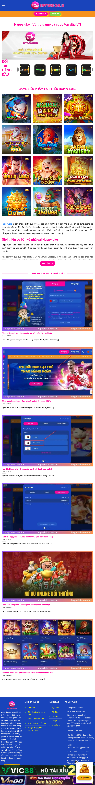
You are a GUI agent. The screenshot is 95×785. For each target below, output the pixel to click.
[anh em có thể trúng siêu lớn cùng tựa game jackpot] (47, 170)
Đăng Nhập (56, 721)
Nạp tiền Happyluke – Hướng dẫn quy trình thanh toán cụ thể (27, 469)
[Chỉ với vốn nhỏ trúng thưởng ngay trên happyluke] (47, 201)
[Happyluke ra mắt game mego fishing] (47, 139)
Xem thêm (46, 263)
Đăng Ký (55, 716)
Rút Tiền (55, 712)
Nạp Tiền (55, 708)
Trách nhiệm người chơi (37, 723)
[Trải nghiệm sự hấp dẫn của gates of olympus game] (16, 139)
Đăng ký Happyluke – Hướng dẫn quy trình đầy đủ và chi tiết (27, 333)
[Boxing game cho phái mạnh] (16, 170)
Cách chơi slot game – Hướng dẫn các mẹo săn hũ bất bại (26, 605)
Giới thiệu (31, 708)
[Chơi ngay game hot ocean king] (78, 201)
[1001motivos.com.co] (47, 5)
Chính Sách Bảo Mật (36, 719)
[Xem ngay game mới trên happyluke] (16, 201)
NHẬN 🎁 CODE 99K (84, 778)
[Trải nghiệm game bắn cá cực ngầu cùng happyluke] (16, 108)
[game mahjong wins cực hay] (47, 108)
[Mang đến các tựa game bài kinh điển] (78, 170)
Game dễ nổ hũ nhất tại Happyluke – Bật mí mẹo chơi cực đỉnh (27, 673)
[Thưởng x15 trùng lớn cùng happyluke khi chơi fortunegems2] (78, 108)
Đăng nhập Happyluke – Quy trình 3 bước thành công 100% (26, 401)
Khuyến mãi (56, 725)
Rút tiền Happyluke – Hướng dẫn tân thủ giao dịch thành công (27, 537)
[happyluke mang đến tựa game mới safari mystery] (78, 139)
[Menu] (3, 5)
